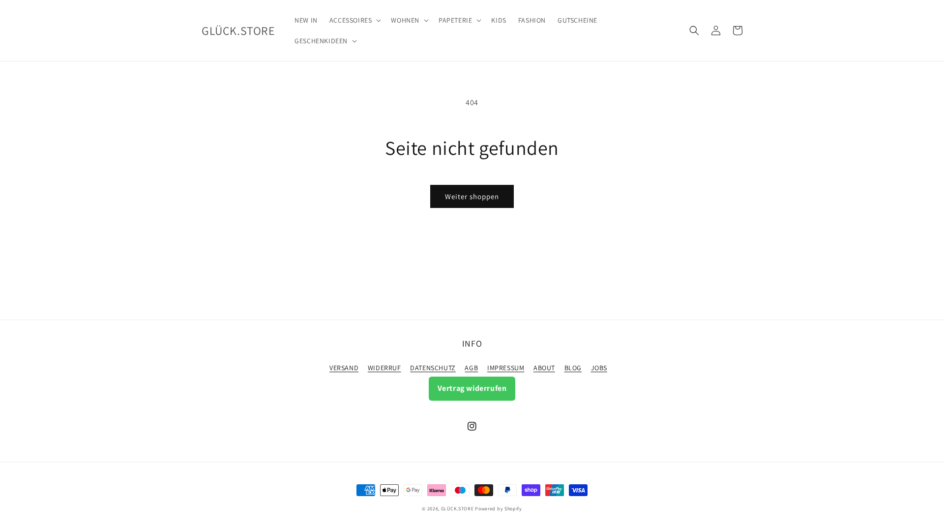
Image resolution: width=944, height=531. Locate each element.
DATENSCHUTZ (433, 367)
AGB (471, 367)
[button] (354, 20)
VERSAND (343, 367)
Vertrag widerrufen (472, 388)
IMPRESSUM (505, 367)
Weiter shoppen (472, 196)
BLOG (573, 367)
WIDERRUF (384, 367)
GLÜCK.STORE (457, 508)
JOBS (599, 367)
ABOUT (544, 367)
